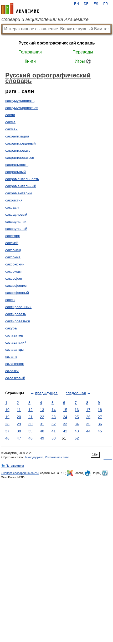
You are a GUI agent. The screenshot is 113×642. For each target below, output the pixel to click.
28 (7, 424)
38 (19, 431)
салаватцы (14, 349)
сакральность (16, 164)
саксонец (13, 250)
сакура (11, 328)
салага (11, 356)
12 (30, 410)
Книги (30, 61)
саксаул (12, 207)
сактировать (15, 314)
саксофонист (16, 285)
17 (88, 410)
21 (30, 417)
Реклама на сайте (57, 457)
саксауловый (16, 214)
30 (30, 424)
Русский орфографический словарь (56, 43)
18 (100, 410)
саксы (10, 300)
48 (30, 438)
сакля (10, 115)
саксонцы (13, 271)
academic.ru (20, 8)
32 (54, 424)
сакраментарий (18, 193)
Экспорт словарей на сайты (20, 473)
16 (77, 410)
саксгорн (12, 236)
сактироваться (17, 321)
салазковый (15, 378)
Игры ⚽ (83, 61)
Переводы (83, 52)
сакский (11, 243)
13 (42, 410)
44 (88, 431)
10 (7, 410)
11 (19, 410)
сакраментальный (20, 186)
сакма (10, 122)
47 (19, 438)
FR (105, 4)
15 (65, 410)
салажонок (14, 364)
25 (77, 417)
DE (86, 4)
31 (42, 424)
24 (65, 417)
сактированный (18, 307)
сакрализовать (17, 150)
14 (54, 410)
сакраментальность (22, 179)
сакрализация (17, 136)
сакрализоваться (19, 157)
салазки (12, 371)
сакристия (14, 200)
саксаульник (15, 221)
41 (54, 431)
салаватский (16, 342)
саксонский (14, 264)
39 (30, 431)
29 (19, 424)
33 (65, 424)
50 (54, 438)
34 (77, 424)
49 (42, 438)
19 (7, 417)
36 (100, 424)
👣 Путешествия (12, 465)
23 (54, 417)
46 (7, 438)
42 (65, 431)
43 (77, 431)
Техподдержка (33, 457)
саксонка (12, 257)
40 (42, 431)
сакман (11, 129)
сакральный (15, 172)
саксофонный (17, 292)
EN (76, 4)
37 (7, 431)
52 (77, 438)
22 (42, 417)
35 (88, 424)
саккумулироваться (21, 108)
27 (100, 417)
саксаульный (16, 228)
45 (100, 431)
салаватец (14, 335)
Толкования (30, 52)
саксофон (13, 278)
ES (96, 4)
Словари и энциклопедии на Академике (45, 19)
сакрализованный (20, 143)
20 (19, 417)
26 (88, 417)
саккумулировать (19, 100)
